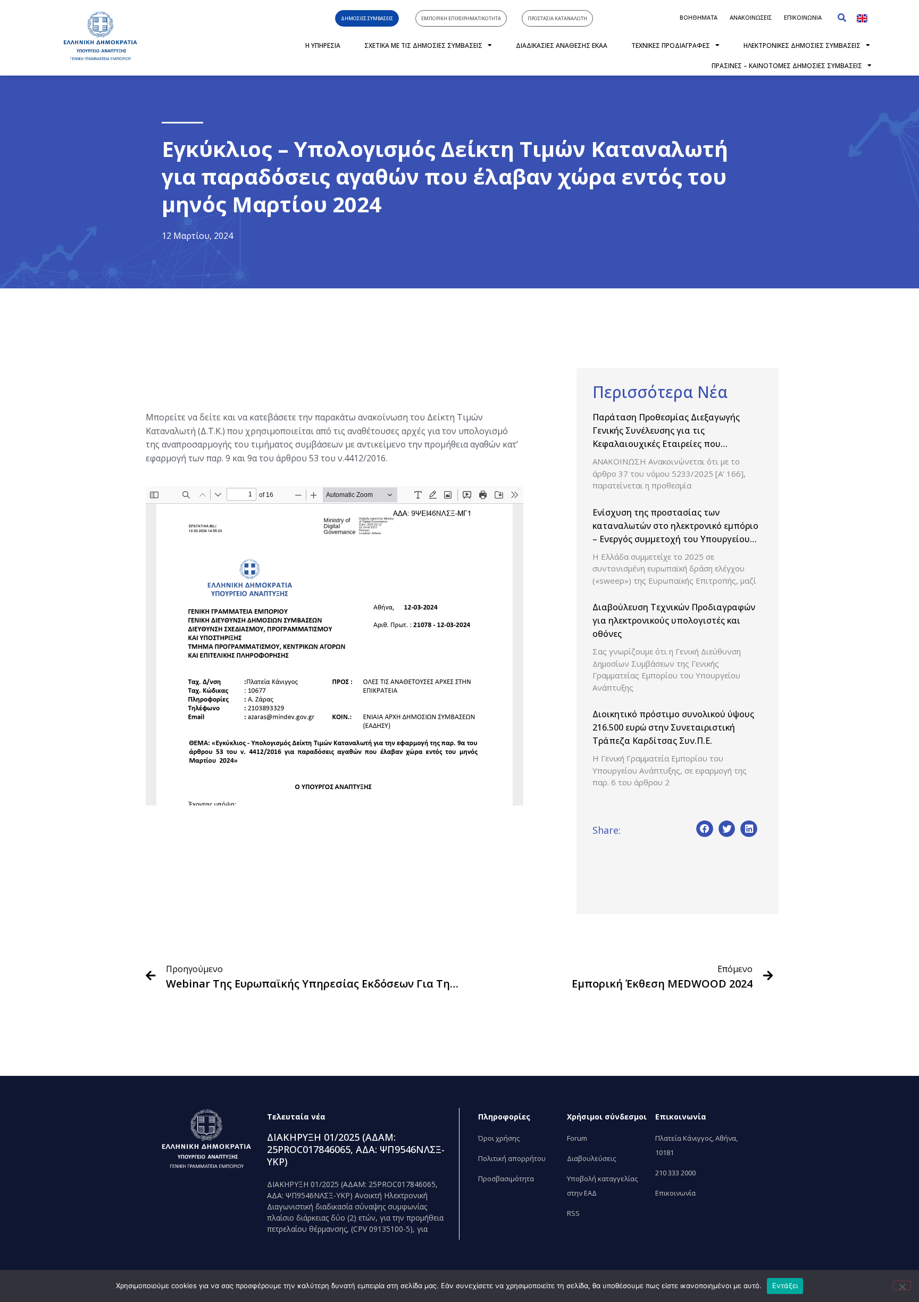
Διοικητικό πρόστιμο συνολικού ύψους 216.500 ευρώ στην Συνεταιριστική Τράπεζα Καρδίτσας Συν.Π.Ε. (673, 727)
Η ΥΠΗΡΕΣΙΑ (322, 45)
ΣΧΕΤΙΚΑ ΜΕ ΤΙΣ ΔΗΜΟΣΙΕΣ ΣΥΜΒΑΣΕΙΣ (423, 45)
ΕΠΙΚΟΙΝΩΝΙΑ (803, 17)
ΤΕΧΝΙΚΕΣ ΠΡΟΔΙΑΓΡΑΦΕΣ (670, 45)
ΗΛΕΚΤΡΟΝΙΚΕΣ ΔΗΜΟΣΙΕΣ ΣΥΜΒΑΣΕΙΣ (801, 45)
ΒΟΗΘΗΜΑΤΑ (698, 17)
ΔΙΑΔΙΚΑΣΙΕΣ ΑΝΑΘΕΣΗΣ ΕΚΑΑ (561, 45)
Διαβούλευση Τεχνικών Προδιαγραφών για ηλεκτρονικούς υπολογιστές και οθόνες (673, 620)
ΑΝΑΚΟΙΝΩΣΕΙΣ (751, 17)
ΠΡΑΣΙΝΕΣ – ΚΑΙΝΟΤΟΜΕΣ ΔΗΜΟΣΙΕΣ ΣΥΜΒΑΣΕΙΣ (787, 65)
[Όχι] (902, 1285)
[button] (842, 17)
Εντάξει (785, 1285)
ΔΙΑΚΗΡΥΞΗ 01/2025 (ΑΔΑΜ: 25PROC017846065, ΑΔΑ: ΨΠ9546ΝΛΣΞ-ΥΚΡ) (356, 1149)
